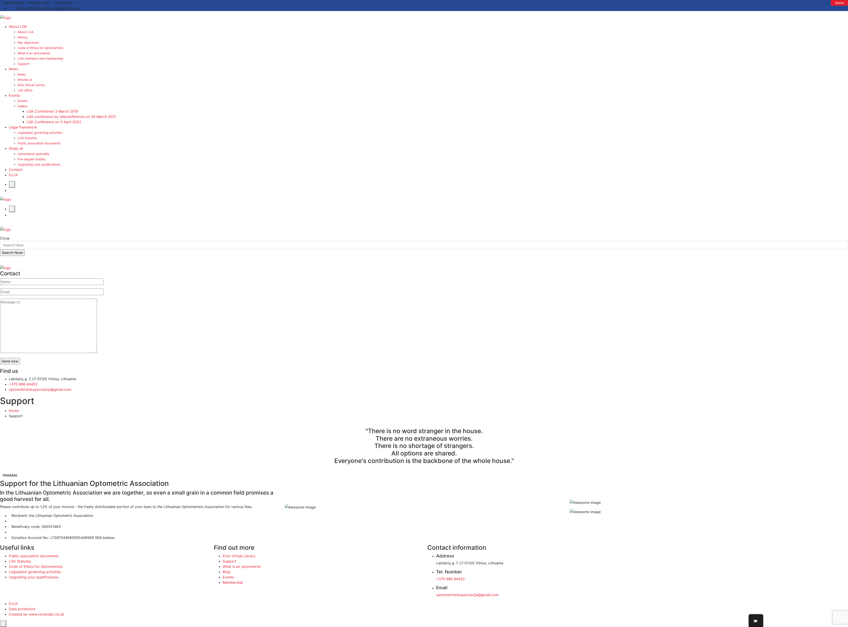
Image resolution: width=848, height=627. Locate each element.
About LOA (18, 26)
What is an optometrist (34, 53)
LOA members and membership (40, 58)
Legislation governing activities (40, 132)
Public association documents (39, 143)
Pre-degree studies (31, 159)
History (23, 37)
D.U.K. (14, 175)
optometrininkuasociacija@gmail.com (40, 389)
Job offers (25, 90)
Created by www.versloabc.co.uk (36, 614)
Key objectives (28, 42)
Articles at (25, 79)
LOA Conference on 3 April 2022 (53, 122)
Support (23, 64)
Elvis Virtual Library (31, 85)
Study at (16, 148)
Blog (226, 572)
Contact (15, 169)
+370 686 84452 (23, 384)
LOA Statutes (27, 138)
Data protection (22, 609)
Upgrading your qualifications (39, 164)
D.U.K (13, 603)
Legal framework (23, 127)
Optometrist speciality (33, 154)
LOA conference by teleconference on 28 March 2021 (71, 116)
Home (14, 410)
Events (14, 95)
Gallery (23, 106)
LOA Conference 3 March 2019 (52, 111)
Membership (233, 582)
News (13, 69)
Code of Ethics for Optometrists (40, 48)
